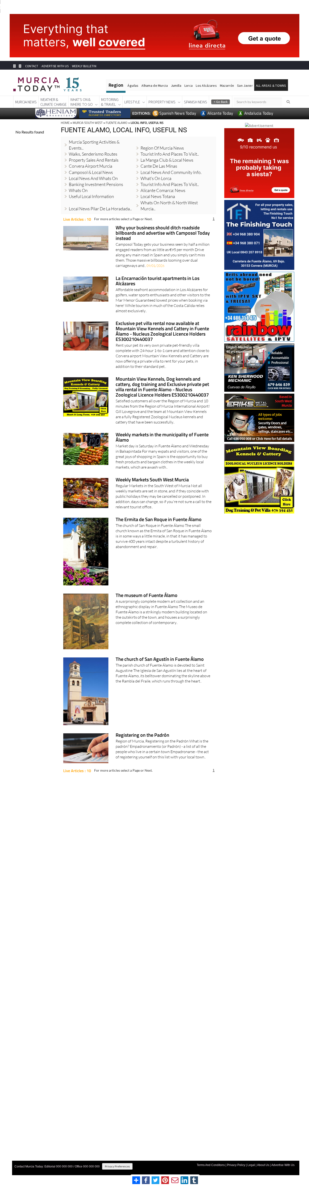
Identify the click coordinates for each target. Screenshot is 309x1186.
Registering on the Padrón (142, 735)
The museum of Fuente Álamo (146, 596)
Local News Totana (157, 196)
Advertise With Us (283, 1165)
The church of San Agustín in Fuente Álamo (160, 659)
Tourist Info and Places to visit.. (169, 184)
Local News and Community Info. (171, 172)
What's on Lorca (155, 178)
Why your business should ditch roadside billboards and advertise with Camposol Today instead (163, 233)
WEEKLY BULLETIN (84, 66)
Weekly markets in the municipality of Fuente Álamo (162, 437)
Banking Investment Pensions (96, 184)
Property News (162, 101)
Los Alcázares (206, 85)
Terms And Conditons (211, 1165)
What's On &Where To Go (81, 102)
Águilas (132, 85)
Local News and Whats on (93, 178)
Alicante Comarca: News (162, 190)
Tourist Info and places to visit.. (169, 154)
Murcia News (26, 101)
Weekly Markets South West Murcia (152, 480)
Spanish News (195, 101)
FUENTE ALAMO (116, 122)
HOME (65, 122)
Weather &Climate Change (53, 102)
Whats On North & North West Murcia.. (169, 205)
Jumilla (176, 85)
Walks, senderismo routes (93, 154)
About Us (263, 1165)
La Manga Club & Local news (166, 160)
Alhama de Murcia (154, 85)
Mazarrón (227, 85)
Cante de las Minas (158, 166)
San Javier (245, 85)
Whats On (78, 190)
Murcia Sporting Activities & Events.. (94, 145)
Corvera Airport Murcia (90, 166)
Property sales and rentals (94, 160)
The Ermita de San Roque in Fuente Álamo (159, 520)
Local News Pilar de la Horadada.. (100, 208)
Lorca (188, 85)
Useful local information (91, 196)
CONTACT (31, 66)
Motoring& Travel (110, 102)
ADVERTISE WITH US (55, 66)
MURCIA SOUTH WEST (88, 122)
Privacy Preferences (117, 1166)
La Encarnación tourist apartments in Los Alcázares (157, 281)
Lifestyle (132, 101)
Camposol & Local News (91, 172)
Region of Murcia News (162, 148)
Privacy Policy (236, 1165)
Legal (251, 1165)
